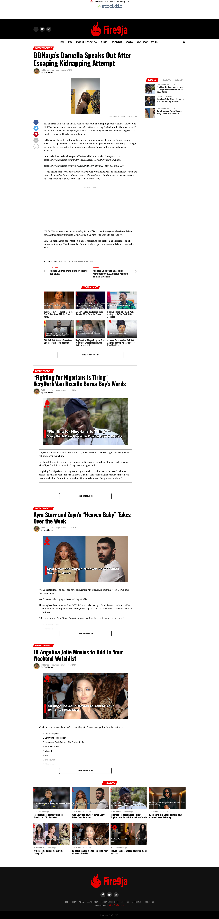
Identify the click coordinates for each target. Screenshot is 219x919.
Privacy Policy (78, 902)
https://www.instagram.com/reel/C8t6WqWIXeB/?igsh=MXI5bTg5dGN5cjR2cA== (84, 165)
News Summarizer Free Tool (86, 42)
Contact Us (149, 902)
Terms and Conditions (109, 902)
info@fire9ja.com (116, 905)
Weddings (129, 42)
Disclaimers (137, 902)
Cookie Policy (92, 902)
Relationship (117, 42)
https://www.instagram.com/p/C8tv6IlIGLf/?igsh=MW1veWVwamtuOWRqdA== (83, 159)
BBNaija (73, 262)
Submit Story (142, 42)
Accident (64, 262)
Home (62, 42)
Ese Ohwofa (48, 72)
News (70, 42)
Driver (82, 262)
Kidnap (90, 262)
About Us (154, 42)
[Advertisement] (90, 206)
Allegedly (104, 42)
